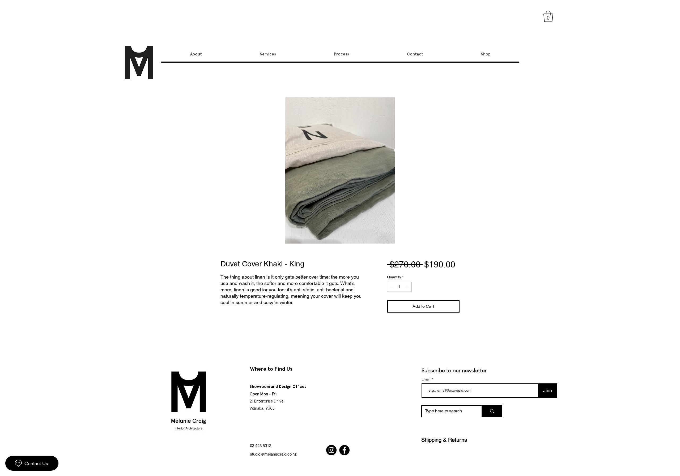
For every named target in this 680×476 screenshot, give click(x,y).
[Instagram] (331, 450)
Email (426, 379)
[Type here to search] (492, 411)
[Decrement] (391, 287)
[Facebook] (344, 450)
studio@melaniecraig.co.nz (273, 454)
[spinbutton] (399, 287)
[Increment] (407, 287)
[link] (548, 16)
